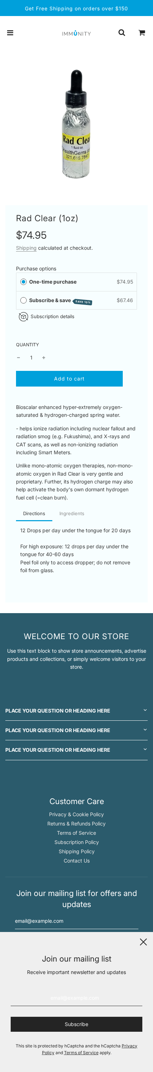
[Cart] (142, 33)
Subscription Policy (76, 842)
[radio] (23, 282)
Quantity (27, 344)
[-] (18, 357)
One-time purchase (52, 282)
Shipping (26, 248)
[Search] (121, 33)
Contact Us (77, 861)
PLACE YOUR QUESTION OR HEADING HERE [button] (57, 711)
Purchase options (36, 268)
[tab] (34, 514)
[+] (43, 357)
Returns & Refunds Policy (76, 823)
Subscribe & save (60, 300)
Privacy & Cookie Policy (76, 814)
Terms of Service (76, 833)
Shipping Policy (77, 851)
